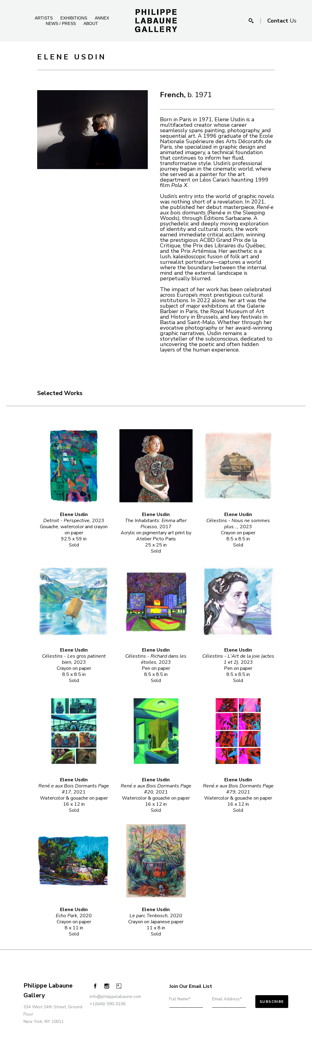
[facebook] (95, 985)
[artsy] (118, 986)
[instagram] (107, 986)
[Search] (251, 20)
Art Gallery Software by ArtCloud (61, 1036)
